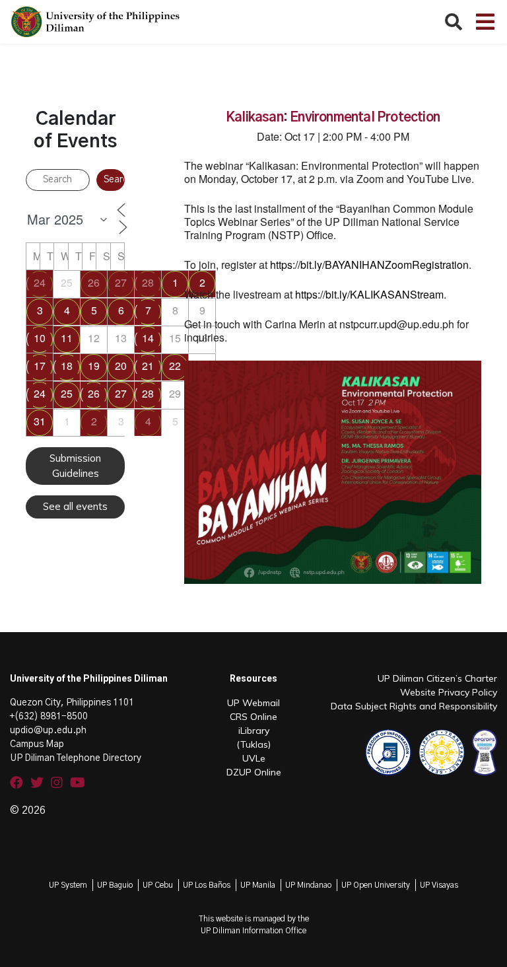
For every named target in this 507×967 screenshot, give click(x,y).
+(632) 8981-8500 (49, 716)
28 (148, 282)
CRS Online (253, 717)
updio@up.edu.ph (48, 730)
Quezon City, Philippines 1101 (72, 702)
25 (67, 393)
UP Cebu (158, 885)
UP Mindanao (308, 885)
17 (40, 365)
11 (67, 337)
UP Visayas (439, 885)
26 (94, 282)
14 (148, 337)
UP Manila (257, 885)
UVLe (253, 758)
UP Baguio (115, 885)
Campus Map (37, 744)
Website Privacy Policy (448, 692)
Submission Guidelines (75, 466)
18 (67, 365)
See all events (75, 506)
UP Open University (375, 885)
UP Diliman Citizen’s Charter (437, 678)
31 (40, 421)
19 (94, 365)
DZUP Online (253, 772)
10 (40, 337)
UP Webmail (253, 703)
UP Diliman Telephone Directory (75, 758)
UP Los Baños (206, 885)
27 (121, 282)
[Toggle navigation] (485, 22)
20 (121, 365)
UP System (68, 885)
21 (148, 365)
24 (40, 282)
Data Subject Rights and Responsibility (414, 706)
